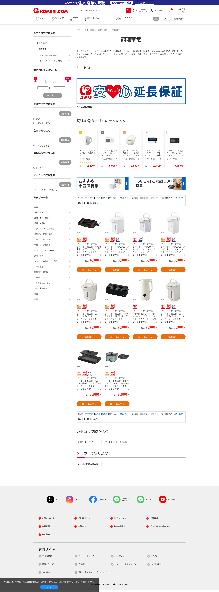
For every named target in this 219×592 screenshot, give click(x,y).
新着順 (105, 198)
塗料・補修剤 (39, 223)
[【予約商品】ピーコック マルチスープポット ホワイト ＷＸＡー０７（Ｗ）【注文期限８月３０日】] (145, 290)
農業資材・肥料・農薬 (43, 234)
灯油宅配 (82, 564)
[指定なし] (68, 81)
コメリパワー (157, 564)
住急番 (154, 556)
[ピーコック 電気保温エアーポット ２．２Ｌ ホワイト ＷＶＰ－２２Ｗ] (117, 223)
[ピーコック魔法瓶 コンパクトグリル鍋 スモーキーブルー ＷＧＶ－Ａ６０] (117, 357)
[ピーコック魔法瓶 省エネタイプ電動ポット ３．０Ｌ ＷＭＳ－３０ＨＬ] (173, 290)
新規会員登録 (179, 18)
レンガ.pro (119, 556)
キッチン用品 (39, 278)
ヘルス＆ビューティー (43, 283)
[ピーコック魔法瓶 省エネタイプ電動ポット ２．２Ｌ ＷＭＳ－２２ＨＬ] (89, 290)
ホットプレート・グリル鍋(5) (51, 61)
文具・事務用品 (40, 288)
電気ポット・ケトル (86, 441)
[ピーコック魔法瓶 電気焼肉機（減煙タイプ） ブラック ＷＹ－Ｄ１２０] (89, 223)
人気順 (98, 198)
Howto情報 (74, 18)
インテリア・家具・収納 (44, 250)
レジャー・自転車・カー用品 (45, 261)
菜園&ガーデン (49, 564)
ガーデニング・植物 (42, 239)
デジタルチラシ (58, 18)
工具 (36, 207)
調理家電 (43, 49)
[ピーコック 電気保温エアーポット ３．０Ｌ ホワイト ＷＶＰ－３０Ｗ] (173, 223)
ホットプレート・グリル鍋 (116, 441)
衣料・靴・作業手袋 (42, 245)
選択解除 (65, 113)
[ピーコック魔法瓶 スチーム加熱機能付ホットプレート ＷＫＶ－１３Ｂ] (89, 357)
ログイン (166, 18)
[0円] (35, 81)
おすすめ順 (89, 198)
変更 (156, 18)
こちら (78, 582)
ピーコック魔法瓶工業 (88, 463)
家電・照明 (41, 43)
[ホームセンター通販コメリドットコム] (50, 12)
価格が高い (124, 198)
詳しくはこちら (145, 2)
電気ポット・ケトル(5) (49, 55)
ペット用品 (38, 267)
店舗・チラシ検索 (92, 18)
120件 (181, 198)
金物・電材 (38, 212)
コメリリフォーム (86, 556)
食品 (36, 294)
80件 (175, 198)
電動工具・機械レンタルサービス (93, 572)
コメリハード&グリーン (125, 564)
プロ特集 (46, 572)
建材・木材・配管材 (42, 218)
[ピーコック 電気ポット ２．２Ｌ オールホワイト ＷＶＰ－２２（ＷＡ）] (145, 223)
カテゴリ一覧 (40, 18)
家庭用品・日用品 (41, 272)
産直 (36, 299)
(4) (91, 162)
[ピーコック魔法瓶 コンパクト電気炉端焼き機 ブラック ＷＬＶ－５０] (117, 290)
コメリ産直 (47, 556)
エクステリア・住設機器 (44, 229)
